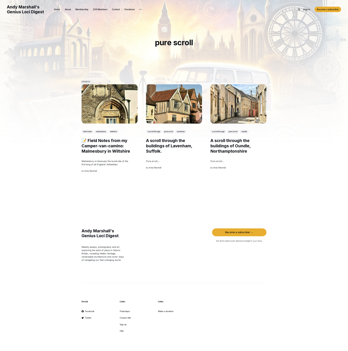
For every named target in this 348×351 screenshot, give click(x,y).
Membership (81, 9)
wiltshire (113, 131)
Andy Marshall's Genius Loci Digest (25, 9)
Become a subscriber (328, 9)
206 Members (100, 9)
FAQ (122, 331)
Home (57, 9)
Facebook (89, 311)
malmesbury (101, 131)
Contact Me (125, 318)
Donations (130, 9)
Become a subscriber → (239, 232)
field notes (87, 131)
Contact (116, 9)
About (68, 9)
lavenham (181, 131)
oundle (244, 131)
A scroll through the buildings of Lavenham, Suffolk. (169, 146)
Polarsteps (125, 311)
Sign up (123, 324)
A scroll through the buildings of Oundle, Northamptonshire (230, 146)
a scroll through (154, 131)
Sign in (306, 9)
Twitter (88, 318)
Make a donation (165, 311)
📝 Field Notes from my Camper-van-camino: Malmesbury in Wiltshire (106, 146)
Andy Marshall (90, 171)
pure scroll (168, 131)
